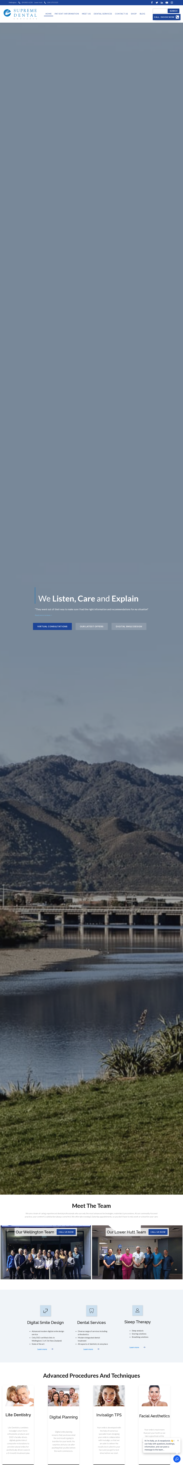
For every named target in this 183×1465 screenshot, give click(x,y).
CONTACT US (121, 14)
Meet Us (86, 14)
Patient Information (67, 14)
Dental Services (103, 14)
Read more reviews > (43, 615)
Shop (134, 14)
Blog (142, 14)
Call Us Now (66, 1232)
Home (48, 14)
